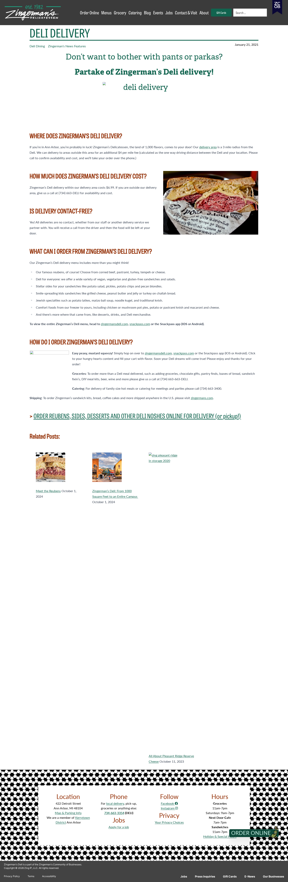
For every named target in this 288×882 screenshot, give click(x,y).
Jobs (183, 876)
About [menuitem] (204, 12)
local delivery (115, 803)
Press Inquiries (205, 876)
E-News (250, 876)
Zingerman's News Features (67, 46)
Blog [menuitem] (147, 12)
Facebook (168, 803)
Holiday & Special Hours (219, 836)
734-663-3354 (114, 813)
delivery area (208, 147)
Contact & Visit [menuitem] (186, 12)
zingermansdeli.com (114, 324)
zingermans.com (202, 398)
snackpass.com (140, 324)
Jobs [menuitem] (169, 12)
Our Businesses (273, 876)
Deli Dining (37, 46)
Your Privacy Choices (169, 822)
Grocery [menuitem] (120, 12)
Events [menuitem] (158, 12)
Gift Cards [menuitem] (221, 12)
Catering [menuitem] (135, 12)
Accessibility (49, 876)
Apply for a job (119, 827)
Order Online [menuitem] (89, 12)
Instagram (168, 808)
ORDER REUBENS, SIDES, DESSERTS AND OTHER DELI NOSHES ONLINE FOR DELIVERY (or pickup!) (137, 415)
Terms (31, 876)
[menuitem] (250, 12)
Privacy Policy (12, 876)
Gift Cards (230, 876)
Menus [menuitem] (106, 12)
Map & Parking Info (68, 813)
